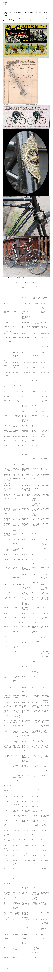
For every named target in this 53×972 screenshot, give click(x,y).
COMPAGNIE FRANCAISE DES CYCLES (44, 393)
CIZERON (24, 379)
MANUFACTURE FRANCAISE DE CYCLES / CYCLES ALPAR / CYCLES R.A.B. (44, 755)
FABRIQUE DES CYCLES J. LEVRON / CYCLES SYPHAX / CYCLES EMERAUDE (45, 542)
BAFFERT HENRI (25, 322)
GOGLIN (33, 584)
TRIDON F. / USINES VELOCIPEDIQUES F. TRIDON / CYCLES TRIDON (26, 941)
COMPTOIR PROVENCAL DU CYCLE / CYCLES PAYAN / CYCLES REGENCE (7, 399)
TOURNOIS (6, 938)
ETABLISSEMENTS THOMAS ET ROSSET (7, 524)
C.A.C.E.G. (34, 358)
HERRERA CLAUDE (26, 617)
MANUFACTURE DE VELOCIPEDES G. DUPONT (45, 740)
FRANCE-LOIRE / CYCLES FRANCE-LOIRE (7, 568)
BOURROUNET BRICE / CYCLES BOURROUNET (35, 354)
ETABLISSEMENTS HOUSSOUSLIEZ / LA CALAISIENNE (35, 487)
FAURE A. (34, 547)
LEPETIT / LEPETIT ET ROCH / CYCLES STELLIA (36, 660)
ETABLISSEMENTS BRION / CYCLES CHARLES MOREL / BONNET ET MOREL (26, 469)
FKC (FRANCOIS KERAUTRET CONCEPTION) (25, 556)
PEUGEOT (15, 834)
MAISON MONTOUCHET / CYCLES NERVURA (35, 689)
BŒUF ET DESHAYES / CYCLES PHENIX (44, 345)
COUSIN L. (43, 404)
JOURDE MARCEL (26, 626)
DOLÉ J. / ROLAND (45, 440)
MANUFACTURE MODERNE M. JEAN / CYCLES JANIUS (26, 774)
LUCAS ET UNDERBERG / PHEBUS (7, 677)
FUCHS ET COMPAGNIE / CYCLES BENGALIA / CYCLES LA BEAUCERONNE (26, 570)
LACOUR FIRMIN (35, 634)
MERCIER (6, 801)
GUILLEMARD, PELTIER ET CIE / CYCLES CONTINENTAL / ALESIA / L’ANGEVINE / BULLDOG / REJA (26, 601)
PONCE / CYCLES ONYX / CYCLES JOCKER (7, 847)
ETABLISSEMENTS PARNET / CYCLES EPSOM (16, 509)
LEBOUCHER (25, 650)
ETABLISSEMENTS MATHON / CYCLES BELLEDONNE (45, 496)
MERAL (42, 796)
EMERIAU (24, 456)
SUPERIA (15, 919)
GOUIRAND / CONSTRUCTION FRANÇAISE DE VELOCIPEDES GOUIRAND (45, 587)
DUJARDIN (15, 451)
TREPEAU (15, 938)
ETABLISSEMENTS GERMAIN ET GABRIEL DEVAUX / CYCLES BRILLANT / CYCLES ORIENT (8, 488)
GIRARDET (43, 580)
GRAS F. (14, 592)
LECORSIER (34, 650)
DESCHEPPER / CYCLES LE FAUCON (7, 442)
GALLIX (33, 567)
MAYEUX (43, 789)
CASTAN (5, 367)
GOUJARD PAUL (7, 592)
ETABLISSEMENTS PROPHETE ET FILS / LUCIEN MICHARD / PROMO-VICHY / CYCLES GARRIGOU (36, 512)
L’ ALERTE (24, 630)
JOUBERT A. (15, 626)
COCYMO (6, 391)
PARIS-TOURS (6, 830)
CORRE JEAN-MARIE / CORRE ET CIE (36, 398)
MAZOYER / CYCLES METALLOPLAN (7, 798)
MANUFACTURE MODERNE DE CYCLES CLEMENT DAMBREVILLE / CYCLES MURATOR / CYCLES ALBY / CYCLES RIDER (17, 776)
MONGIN (6, 810)
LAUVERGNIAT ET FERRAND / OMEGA (16, 646)
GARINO (5, 574)
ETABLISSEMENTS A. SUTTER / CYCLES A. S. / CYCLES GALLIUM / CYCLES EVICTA (8, 469)
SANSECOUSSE (25, 880)
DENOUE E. (24, 436)
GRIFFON (34, 592)
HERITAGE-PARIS (44, 613)
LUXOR (33, 676)
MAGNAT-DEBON (7, 687)
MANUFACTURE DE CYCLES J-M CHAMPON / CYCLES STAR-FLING (45, 731)
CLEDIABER (43, 379)
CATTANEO (15, 367)
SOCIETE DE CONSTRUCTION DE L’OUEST (26, 892)
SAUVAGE (34, 880)
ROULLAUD (6, 870)
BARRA (14, 326)
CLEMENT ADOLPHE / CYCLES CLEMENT (7, 385)
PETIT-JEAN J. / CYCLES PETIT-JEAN (7, 835)
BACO (14, 322)
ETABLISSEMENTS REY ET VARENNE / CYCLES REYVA (7, 519)
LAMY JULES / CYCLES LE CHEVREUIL (25, 641)
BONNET (34, 348)
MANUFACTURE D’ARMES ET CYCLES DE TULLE (45, 704)
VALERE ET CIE (25, 946)
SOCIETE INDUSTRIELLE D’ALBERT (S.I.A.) (25, 903)
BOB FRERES (25, 343)
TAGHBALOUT (35, 919)
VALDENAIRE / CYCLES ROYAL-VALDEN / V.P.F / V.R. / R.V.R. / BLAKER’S (16, 949)
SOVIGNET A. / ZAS (36, 911)
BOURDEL (6, 352)
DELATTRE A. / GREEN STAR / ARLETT (25, 432)
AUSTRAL (15, 311)
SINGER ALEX (44, 885)
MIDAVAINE (43, 801)
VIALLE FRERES (7, 959)
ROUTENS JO (16, 870)
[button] (49, 3)
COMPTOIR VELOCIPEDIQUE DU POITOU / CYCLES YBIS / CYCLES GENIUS (16, 399)
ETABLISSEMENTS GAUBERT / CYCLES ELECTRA (45, 476)
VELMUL (43, 946)
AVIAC (33, 311)
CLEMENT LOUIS (25, 384)
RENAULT (34, 855)
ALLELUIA (43, 286)
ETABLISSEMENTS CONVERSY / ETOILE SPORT (45, 468)
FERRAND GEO (16, 554)
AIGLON (14, 286)
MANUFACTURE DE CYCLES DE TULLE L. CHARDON (36, 721)
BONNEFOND (25, 348)
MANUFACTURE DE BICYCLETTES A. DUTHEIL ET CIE (26, 711)
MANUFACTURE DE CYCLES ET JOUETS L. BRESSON (8, 730)
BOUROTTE (24, 352)
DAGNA (5, 415)
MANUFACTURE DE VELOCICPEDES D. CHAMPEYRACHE (36, 740)
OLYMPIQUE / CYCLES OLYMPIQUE (7, 825)
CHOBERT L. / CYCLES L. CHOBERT (16, 380)
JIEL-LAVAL (43, 621)
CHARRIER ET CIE (26, 372)
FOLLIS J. (43, 554)
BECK (33, 330)
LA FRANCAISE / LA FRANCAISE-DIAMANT (36, 631)
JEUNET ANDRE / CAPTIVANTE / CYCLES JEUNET (35, 622)
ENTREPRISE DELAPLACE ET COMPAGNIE (44, 458)
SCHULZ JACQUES (17, 885)
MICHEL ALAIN (35, 801)
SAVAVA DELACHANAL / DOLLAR (44, 882)
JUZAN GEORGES (7, 630)
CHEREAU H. (34, 372)
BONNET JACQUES (45, 348)
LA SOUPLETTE (44, 630)
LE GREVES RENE (7, 650)
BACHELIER (6, 322)
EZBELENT (34, 533)
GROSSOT (15, 597)
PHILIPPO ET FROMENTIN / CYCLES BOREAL (7, 840)
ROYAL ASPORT (44, 870)
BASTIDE (15, 330)
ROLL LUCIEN (25, 867)
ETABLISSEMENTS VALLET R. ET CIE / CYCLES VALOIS (35, 524)
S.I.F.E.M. (24, 875)
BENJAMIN (43, 330)
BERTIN (24, 333)
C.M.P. (42, 358)
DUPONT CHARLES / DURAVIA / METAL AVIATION (36, 453)
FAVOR (5, 554)
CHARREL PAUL (16, 372)
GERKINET (24, 580)
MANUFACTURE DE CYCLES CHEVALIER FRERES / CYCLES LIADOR (26, 723)
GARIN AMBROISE (45, 567)
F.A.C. (42, 533)
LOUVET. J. (43, 668)
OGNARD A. (43, 820)
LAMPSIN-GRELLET (17, 640)
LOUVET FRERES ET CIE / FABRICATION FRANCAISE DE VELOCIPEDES (35, 671)
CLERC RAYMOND (35, 384)
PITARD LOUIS (25, 839)
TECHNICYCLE (7, 926)
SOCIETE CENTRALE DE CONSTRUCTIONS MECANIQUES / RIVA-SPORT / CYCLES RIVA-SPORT (7, 894)
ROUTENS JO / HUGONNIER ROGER (25, 872)
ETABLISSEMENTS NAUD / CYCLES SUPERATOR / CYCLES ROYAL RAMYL (7, 511)
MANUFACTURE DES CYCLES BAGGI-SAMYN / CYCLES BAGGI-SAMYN (25, 748)
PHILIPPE (43, 834)
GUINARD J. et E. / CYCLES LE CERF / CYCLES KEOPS (45, 598)
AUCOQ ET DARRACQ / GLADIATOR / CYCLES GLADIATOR (44, 306)
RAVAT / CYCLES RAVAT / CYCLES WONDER (25, 852)
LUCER (23, 676)
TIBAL (42, 934)
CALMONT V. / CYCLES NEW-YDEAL (7, 364)
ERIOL (33, 461)
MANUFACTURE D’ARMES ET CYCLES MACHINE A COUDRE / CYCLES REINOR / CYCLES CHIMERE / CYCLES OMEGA (17, 714)
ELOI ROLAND (16, 456)
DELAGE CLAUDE (44, 425)
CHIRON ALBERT (7, 379)
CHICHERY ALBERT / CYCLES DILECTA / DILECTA (45, 374)
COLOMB (24, 391)
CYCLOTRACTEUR (45, 411)
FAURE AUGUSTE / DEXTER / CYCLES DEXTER (45, 548)
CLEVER (43, 384)
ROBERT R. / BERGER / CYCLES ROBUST (35, 862)
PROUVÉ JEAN (25, 845)
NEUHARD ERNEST (36, 815)
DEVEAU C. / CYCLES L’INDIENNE (25, 442)
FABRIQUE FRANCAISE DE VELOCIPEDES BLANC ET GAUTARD (7, 550)
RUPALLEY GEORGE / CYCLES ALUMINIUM (17, 877)
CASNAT (43, 362)
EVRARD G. (24, 533)
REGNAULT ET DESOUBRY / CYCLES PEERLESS (7, 857)
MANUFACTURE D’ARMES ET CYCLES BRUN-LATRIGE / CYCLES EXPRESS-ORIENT (35, 705)
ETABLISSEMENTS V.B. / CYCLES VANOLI (26, 524)
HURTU (5, 621)
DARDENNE (34, 415)
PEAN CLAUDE (44, 830)
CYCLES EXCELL (35, 411)
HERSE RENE (34, 617)
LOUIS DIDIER (25, 668)
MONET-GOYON (35, 806)
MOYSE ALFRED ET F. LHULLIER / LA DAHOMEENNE (17, 817)
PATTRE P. (34, 830)
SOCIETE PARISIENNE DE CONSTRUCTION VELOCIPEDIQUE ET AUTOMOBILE (16, 913)
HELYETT (15, 613)
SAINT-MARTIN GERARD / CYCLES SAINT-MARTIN (7, 882)
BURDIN (15, 358)
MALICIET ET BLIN (45, 687)
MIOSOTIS (15, 806)
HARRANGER (6, 613)
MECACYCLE (15, 796)
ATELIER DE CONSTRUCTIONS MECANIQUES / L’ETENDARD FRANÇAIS (45, 299)
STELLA (5, 919)
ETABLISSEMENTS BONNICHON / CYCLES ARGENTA (17, 468)
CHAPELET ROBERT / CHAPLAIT (43, 369)
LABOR (23, 634)
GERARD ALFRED (16, 580)
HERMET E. (15, 617)
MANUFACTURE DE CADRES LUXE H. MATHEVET (45, 711)
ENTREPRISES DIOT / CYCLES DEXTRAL (16, 463)
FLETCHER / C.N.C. (35, 554)
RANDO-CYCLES (16, 850)
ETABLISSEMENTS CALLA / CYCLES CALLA (35, 468)
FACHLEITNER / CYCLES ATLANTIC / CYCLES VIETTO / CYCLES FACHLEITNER (17, 550)
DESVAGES (15, 440)
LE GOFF (43, 645)
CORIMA (24, 396)
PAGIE (14, 824)
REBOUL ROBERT (45, 850)
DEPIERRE (34, 436)
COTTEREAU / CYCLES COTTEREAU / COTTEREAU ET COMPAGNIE (44, 399)
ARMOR (5, 296)
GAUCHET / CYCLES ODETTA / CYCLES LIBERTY (17, 576)
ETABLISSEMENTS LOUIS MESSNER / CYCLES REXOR (26, 496)
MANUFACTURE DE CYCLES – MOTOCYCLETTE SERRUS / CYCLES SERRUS (8, 723)
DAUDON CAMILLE (8, 425)
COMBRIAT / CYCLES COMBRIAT (34, 393)
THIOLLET (6, 934)
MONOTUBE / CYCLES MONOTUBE (16, 812)
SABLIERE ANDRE (44, 875)
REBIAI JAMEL (35, 850)
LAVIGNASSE (25, 645)
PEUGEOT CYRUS (26, 834)
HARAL (42, 607)
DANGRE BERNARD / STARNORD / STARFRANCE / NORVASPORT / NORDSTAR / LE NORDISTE (25, 419)
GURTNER (6, 607)
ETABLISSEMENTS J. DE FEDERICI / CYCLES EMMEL (45, 487)
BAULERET (24, 330)
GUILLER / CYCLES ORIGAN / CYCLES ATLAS (35, 598)
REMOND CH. (25, 855)
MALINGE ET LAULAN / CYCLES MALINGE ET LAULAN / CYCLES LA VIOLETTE (7, 696)
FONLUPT (6, 559)
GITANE (5, 584)
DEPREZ (43, 436)
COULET (5, 404)
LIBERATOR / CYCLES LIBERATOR (25, 665)
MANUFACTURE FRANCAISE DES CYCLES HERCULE (26, 765)
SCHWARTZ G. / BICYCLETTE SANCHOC (25, 887)
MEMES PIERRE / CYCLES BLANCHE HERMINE (35, 798)
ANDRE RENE (25, 289)
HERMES (5, 617)
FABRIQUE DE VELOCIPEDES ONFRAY (35, 541)
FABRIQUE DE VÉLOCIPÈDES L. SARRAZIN (25, 541)
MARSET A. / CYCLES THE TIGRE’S (15, 790)
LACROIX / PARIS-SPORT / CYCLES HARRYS (45, 636)
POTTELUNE (15, 845)
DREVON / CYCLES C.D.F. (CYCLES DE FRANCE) (36, 447)
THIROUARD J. (16, 934)
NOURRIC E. (6, 820)
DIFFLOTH (34, 440)
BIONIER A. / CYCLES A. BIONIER (34, 339)
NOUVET (15, 820)
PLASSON (34, 839)
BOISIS (5, 348)
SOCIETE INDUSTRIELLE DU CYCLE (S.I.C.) (36, 903)
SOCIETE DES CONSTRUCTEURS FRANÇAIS (45, 892)
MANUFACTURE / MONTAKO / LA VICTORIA (26, 695)
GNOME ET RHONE (17, 584)
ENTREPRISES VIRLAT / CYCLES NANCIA (25, 463)
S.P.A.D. (33, 875)
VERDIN (43, 956)
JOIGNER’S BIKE (7, 626)
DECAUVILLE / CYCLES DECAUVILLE (25, 427)
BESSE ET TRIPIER (45, 333)
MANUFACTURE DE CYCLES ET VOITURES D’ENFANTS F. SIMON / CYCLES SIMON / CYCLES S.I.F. (26, 732)
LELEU (14, 658)
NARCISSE (24, 815)
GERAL (5, 580)
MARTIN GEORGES (26, 789)
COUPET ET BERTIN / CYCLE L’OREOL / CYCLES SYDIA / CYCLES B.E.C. (26, 407)
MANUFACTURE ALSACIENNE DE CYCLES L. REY (35, 695)
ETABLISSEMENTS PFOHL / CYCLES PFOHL (26, 509)
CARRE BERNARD (35, 362)
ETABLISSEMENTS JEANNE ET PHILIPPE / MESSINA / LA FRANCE (7, 497)
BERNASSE (6, 333)
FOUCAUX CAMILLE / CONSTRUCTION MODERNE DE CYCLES (35, 562)
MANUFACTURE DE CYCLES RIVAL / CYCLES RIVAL (26, 740)
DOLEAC (5, 445)
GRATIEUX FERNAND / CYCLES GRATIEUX (26, 593)
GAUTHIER (24, 574)
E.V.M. (5, 456)
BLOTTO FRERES (16, 343)
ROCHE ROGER (44, 860)
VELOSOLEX (24, 956)
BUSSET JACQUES (26, 358)
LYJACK (42, 676)
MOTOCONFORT (7, 815)
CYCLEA (24, 411)
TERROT (33, 926)
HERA (33, 613)
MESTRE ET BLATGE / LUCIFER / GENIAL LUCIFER (17, 803)
